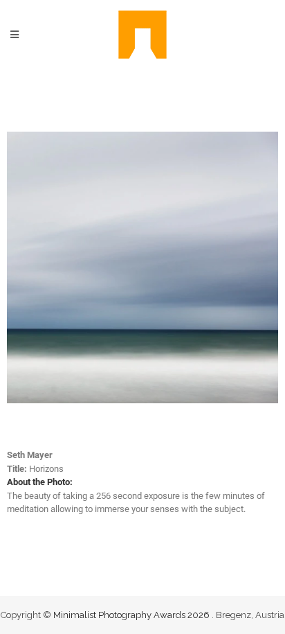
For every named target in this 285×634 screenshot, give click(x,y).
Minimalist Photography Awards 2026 (132, 615)
